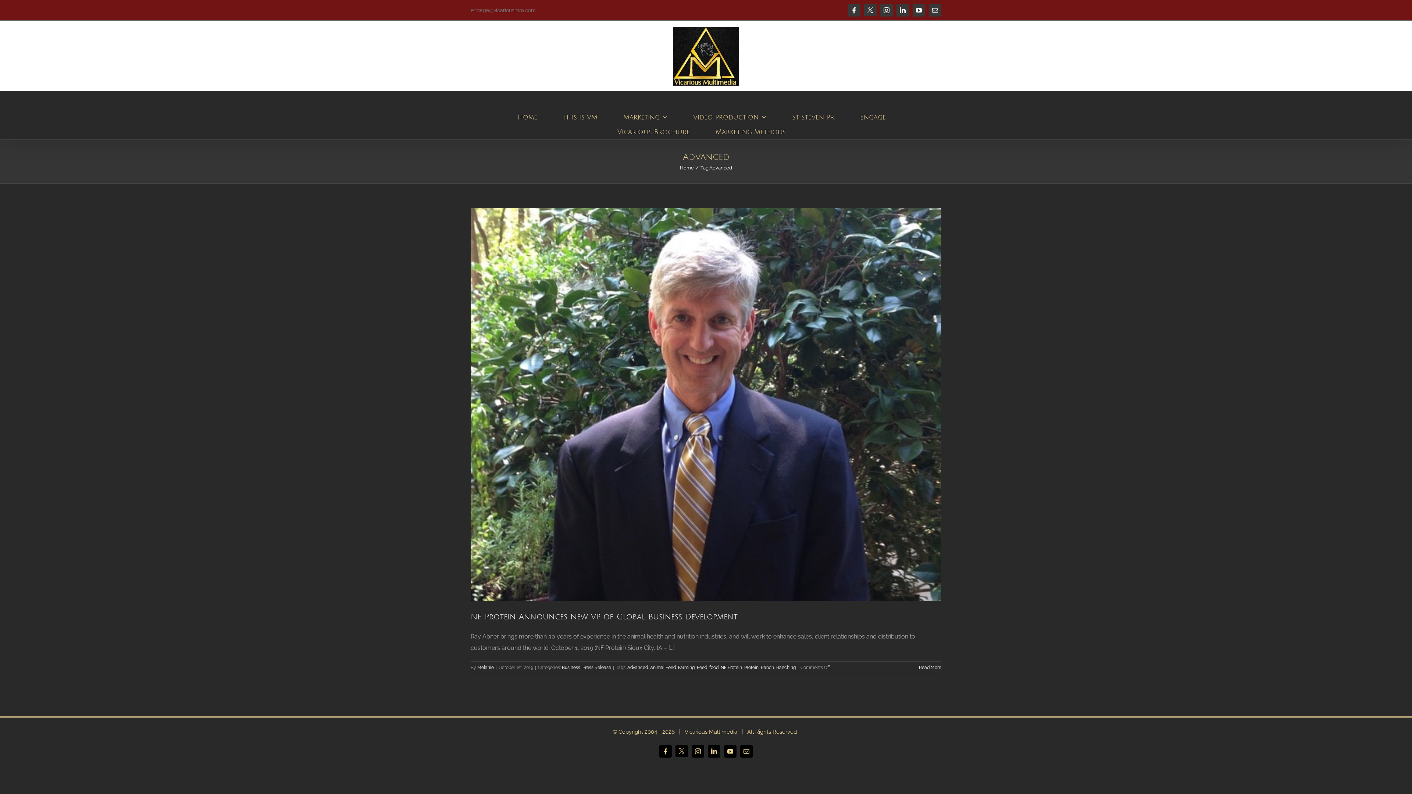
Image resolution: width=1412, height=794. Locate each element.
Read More (930, 667)
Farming (686, 667)
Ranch (767, 667)
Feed (702, 667)
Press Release (596, 667)
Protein (751, 667)
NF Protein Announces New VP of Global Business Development (604, 617)
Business (571, 667)
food (714, 667)
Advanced (637, 667)
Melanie (485, 667)
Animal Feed (663, 667)
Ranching (786, 667)
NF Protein (731, 667)
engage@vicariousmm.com (503, 10)
